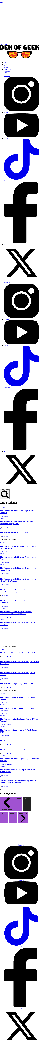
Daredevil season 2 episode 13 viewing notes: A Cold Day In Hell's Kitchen (18, 782)
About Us (13, 836)
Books (6, 67)
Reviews (2, 542)
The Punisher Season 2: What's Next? (14, 533)
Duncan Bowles (7, 764)
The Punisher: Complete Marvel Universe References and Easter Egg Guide (16, 613)
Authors (30, 836)
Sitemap (26, 1062)
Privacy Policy (18, 1062)
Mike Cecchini (6, 617)
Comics (6, 66)
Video (5, 72)
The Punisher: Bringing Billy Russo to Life (16, 684)
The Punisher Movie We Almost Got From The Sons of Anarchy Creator (18, 523)
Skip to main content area (7, 1)
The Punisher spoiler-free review (12, 741)
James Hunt (5, 516)
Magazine (7, 71)
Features (2, 507)
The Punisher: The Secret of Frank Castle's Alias (19, 653)
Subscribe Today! (21, 840)
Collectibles (7, 69)
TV (5, 62)
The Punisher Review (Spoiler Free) (13, 750)
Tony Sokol (5, 527)
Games (6, 64)
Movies (6, 61)
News (2, 518)
